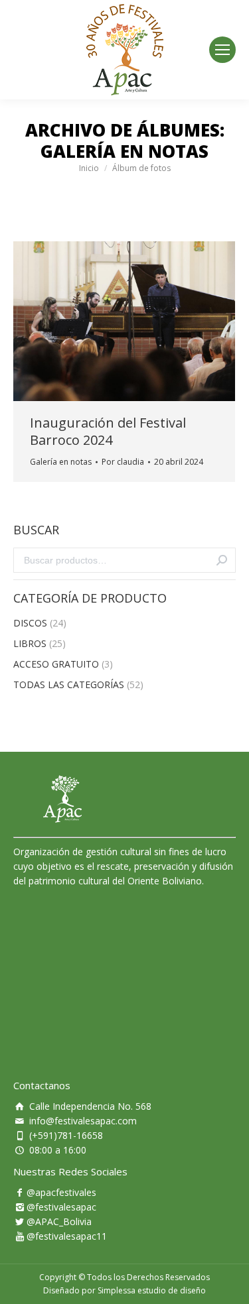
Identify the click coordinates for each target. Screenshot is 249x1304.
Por (123, 461)
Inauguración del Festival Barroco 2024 (108, 431)
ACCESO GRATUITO (56, 664)
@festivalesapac (61, 1207)
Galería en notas (61, 461)
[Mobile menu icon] (222, 49)
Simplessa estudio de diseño (152, 1290)
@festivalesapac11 (67, 1236)
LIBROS (29, 643)
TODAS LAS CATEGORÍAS (68, 684)
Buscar (221, 560)
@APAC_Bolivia (59, 1221)
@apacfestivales (61, 1192)
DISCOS (30, 623)
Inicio (89, 168)
